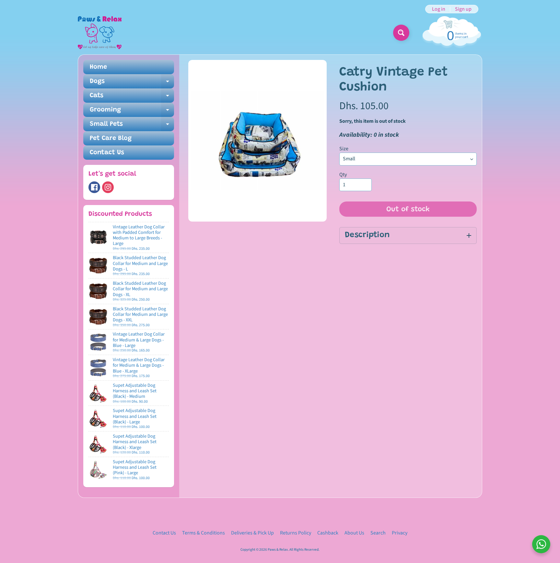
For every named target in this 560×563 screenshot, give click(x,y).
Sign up (463, 9)
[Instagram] (108, 187)
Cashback (327, 532)
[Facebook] (94, 187)
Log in (438, 9)
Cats (132, 97)
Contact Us (107, 152)
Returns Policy (295, 532)
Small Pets (132, 126)
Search (378, 532)
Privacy (399, 532)
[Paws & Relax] (100, 32)
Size (343, 148)
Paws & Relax (278, 549)
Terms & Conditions (203, 532)
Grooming (132, 112)
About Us (354, 532)
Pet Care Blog (111, 138)
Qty (343, 174)
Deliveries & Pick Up (252, 532)
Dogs (132, 83)
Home (98, 67)
